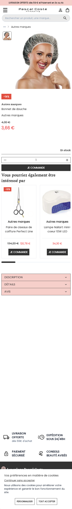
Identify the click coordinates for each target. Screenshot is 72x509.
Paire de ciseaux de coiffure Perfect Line (19, 229)
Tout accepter (47, 501)
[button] (60, 10)
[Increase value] (67, 160)
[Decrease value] (5, 160)
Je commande (36, 167)
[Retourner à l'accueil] (33, 10)
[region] (43, 60)
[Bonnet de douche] (7, 35)
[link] (36, 3)
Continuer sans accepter (19, 480)
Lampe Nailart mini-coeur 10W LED (57, 229)
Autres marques (21, 27)
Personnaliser (25, 501)
